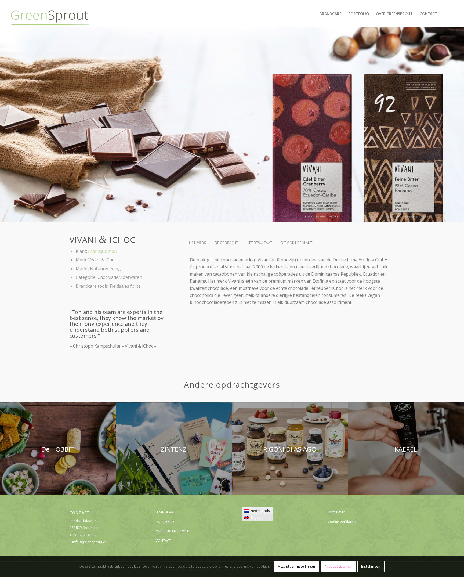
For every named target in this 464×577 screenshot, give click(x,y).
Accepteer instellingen (296, 566)
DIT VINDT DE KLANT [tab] (296, 242)
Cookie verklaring (342, 521)
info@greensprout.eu (89, 541)
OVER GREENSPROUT (173, 531)
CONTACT (163, 540)
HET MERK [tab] (197, 242)
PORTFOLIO (165, 521)
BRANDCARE (165, 512)
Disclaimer (336, 512)
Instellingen (370, 566)
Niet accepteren (338, 566)
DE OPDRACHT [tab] (226, 242)
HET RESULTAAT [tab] (259, 242)
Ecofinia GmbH (102, 251)
